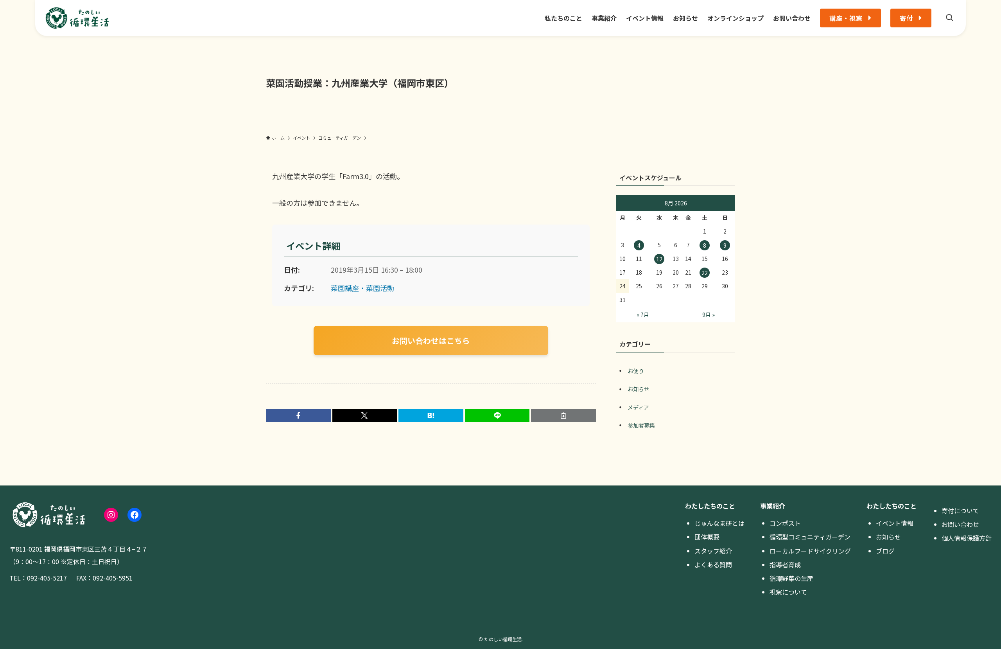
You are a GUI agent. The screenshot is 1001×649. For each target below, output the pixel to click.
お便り (636, 371)
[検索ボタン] (949, 18)
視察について (788, 592)
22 (704, 273)
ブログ (885, 551)
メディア (638, 407)
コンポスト (785, 523)
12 (659, 259)
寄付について (960, 510)
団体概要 (706, 536)
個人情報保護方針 (967, 538)
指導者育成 (785, 564)
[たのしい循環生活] (77, 18)
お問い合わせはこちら (431, 340)
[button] (298, 415)
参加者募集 (641, 425)
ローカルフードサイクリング (810, 551)
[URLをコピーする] (563, 415)
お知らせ (638, 389)
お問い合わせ (960, 524)
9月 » (708, 314)
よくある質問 (713, 564)
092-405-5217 (47, 577)
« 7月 (643, 314)
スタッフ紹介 (713, 551)
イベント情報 (894, 523)
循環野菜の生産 (791, 578)
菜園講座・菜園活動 (362, 288)
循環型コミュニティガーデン (810, 536)
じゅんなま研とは (719, 523)
